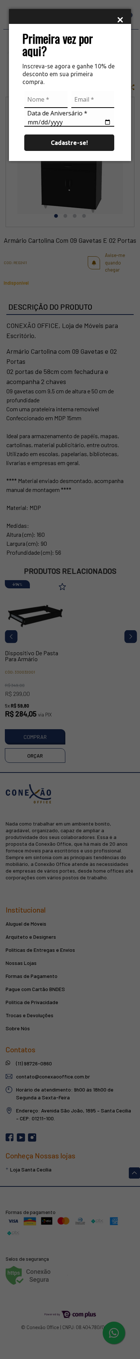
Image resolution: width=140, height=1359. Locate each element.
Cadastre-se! (69, 142)
